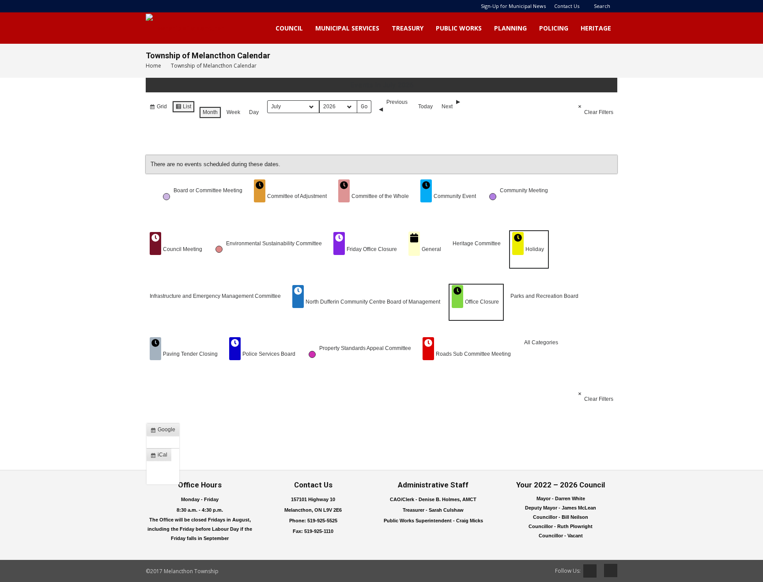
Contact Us (566, 6)
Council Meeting (182, 249)
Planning (510, 28)
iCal (160, 456)
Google (164, 431)
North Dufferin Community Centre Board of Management (373, 302)
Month (210, 112)
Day (254, 112)
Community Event (455, 196)
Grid (158, 108)
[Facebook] (607, 570)
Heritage (596, 28)
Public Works (459, 28)
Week (233, 112)
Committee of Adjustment (297, 196)
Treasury (407, 28)
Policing (553, 28)
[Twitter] (590, 571)
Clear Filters (598, 112)
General (431, 249)
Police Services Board (268, 354)
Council (289, 28)
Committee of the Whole (380, 196)
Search (602, 6)
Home (153, 65)
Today (425, 106)
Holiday (534, 249)
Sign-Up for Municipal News (513, 6)
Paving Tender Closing (190, 354)
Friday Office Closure (372, 249)
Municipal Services (347, 28)
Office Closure (482, 302)
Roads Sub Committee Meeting (473, 354)
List (183, 108)
